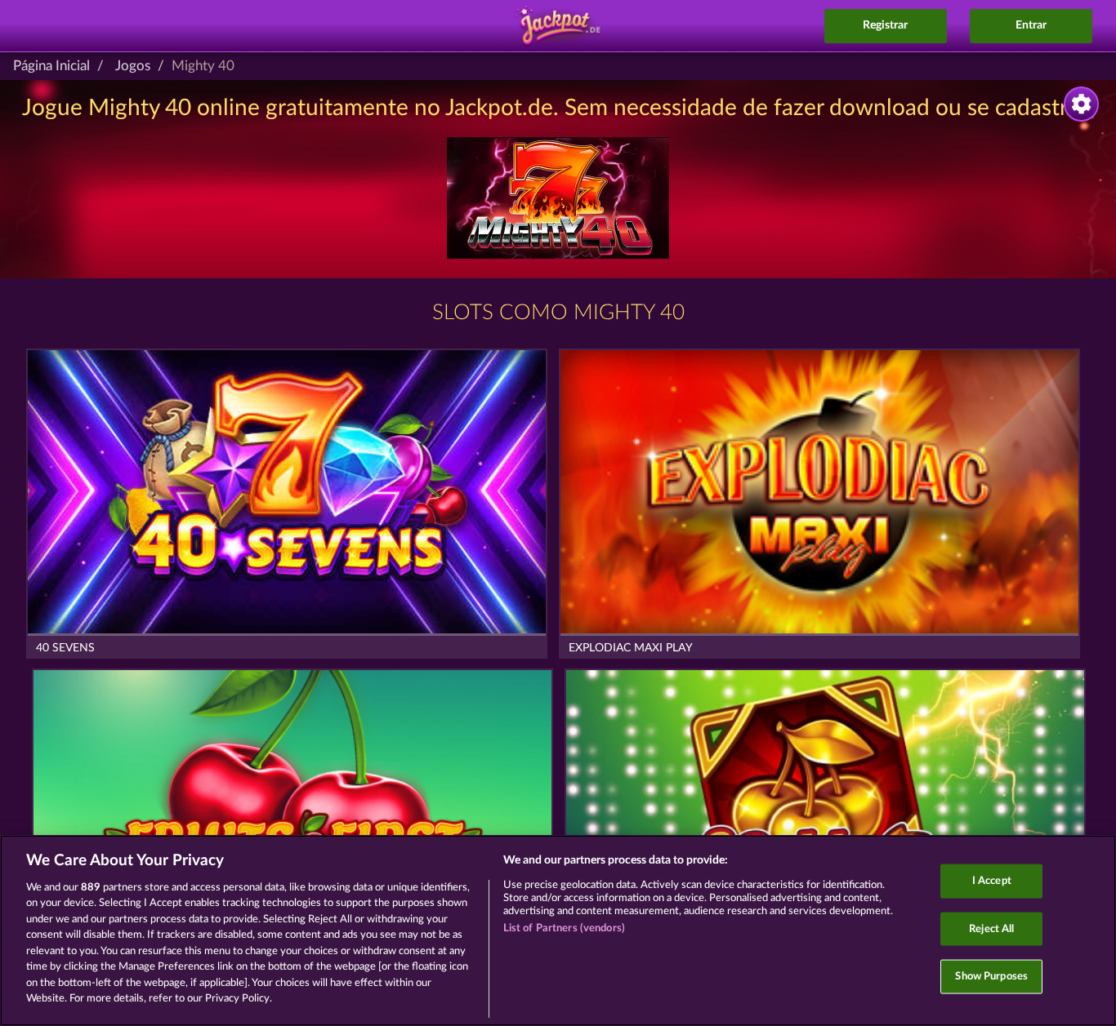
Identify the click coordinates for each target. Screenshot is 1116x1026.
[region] (558, 930)
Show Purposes (991, 976)
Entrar (1031, 25)
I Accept (991, 881)
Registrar (885, 25)
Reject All (991, 928)
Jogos (132, 66)
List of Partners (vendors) (564, 928)
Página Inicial (51, 66)
